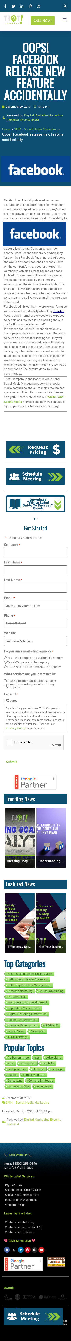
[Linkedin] (21, 1250)
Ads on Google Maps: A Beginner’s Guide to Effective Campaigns (51, 946)
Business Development (23, 1025)
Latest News (16, 1031)
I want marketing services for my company (31, 686)
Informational (17, 997)
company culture (34, 1075)
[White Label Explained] (35, 1232)
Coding (12, 1075)
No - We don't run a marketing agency (34, 666)
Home (6, 129)
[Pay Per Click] (35, 1184)
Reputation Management (24, 1008)
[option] (20, 838)
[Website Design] (35, 1204)
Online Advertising (51, 991)
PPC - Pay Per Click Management (29, 985)
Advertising (53, 1057)
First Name (13, 562)
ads (37, 1057)
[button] (65, 6)
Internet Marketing (20, 991)
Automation (28, 1063)
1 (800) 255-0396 (24, 1163)
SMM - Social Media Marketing (35, 129)
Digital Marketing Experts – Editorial (35, 1122)
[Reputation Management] (35, 1199)
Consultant (15, 1080)
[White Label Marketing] (35, 1222)
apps (11, 1063)
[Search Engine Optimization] (35, 1189)
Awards (9, 1287)
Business (38, 1069)
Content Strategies (40, 1080)
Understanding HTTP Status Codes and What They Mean (20, 861)
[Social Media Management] (35, 1194)
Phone (9, 615)
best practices (17, 1069)
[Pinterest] (28, 1250)
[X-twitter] (14, 1250)
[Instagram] (34, 1250)
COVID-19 (51, 1025)
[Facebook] (7, 1250)
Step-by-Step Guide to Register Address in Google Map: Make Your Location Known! (51, 861)
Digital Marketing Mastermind (27, 1014)
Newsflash (38, 1031)
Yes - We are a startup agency (28, 662)
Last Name (13, 579)
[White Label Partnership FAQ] (35, 1227)
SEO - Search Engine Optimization (30, 974)
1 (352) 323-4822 (21, 1167)
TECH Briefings (18, 1037)
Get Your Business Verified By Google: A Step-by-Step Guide (20, 946)
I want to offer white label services (32, 680)
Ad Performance (18, 1057)
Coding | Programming (22, 1020)
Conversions (43, 1086)
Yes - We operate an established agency (35, 657)
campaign (57, 1069)
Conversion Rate (18, 1086)
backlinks (48, 1063)
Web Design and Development (27, 1002)
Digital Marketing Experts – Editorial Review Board (35, 117)
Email (9, 597)
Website (10, 633)
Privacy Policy (16, 728)
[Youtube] (41, 1250)
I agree (12, 700)
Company (12, 544)
